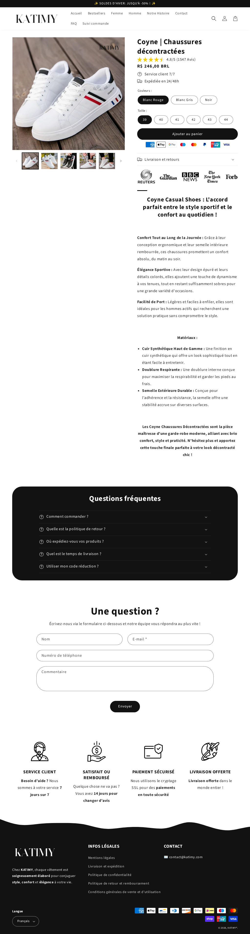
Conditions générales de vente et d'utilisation (124, 892)
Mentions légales (101, 857)
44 (226, 119)
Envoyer (125, 706)
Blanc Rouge (153, 100)
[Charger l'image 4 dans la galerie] (87, 161)
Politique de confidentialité (110, 875)
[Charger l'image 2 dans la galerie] (49, 161)
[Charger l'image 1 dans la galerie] (30, 161)
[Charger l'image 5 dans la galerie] (107, 161)
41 (177, 119)
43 (210, 119)
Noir (208, 100)
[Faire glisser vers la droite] (120, 161)
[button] (213, 18)
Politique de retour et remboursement (118, 883)
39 (145, 119)
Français (23, 921)
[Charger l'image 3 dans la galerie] (68, 161)
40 (161, 119)
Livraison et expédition (106, 866)
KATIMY (232, 928)
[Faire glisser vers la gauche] (16, 161)
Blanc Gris (184, 100)
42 (194, 119)
